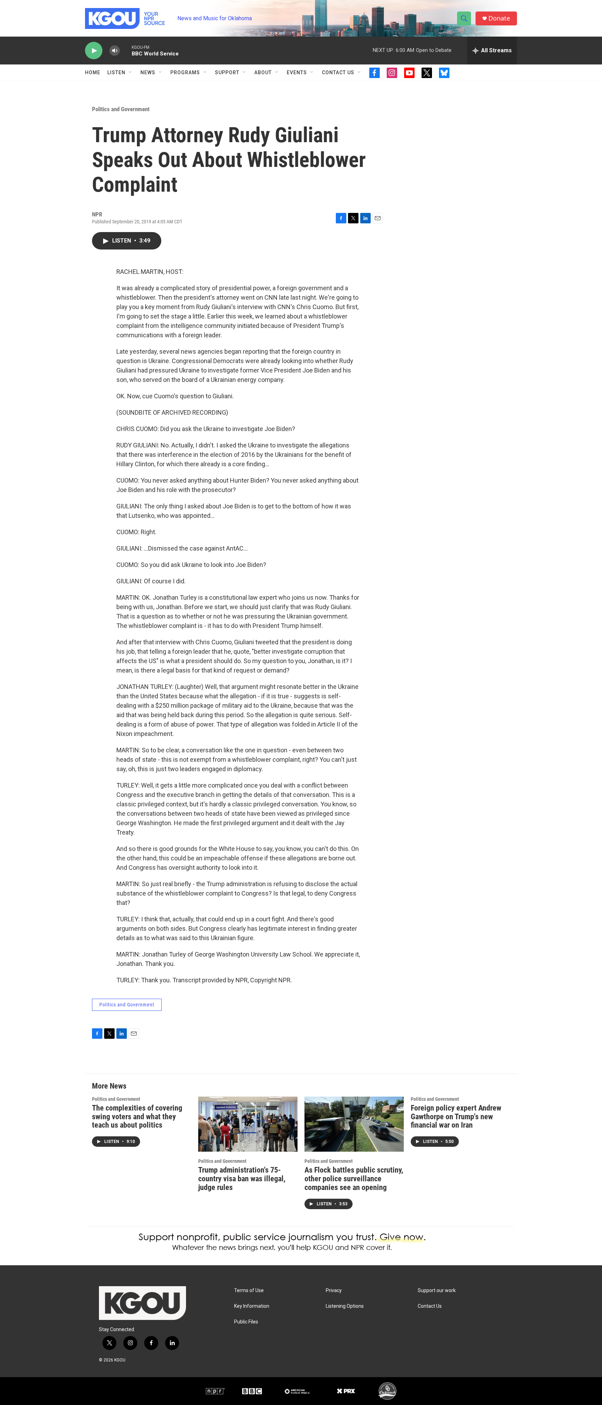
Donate (499, 18)
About (263, 72)
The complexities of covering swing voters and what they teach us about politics (137, 1117)
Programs (185, 72)
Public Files (246, 1322)
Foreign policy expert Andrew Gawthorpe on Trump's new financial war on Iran (456, 1117)
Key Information (251, 1306)
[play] (93, 51)
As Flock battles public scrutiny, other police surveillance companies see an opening (353, 1179)
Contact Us (338, 72)
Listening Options (345, 1306)
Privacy (334, 1290)
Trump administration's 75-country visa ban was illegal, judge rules (241, 1179)
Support (227, 72)
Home (92, 72)
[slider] (126, 50)
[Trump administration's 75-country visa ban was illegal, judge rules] (248, 1124)
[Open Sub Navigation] (130, 72)
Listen (116, 72)
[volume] (115, 51)
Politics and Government (120, 109)
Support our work (437, 1290)
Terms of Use (249, 1290)
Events (297, 72)
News (147, 72)
